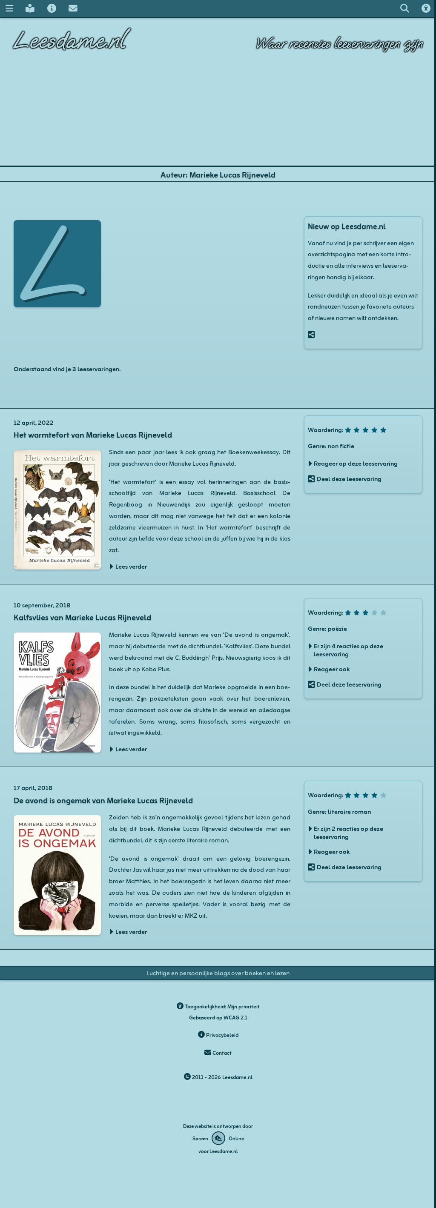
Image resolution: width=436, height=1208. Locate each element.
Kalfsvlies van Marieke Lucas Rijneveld (82, 616)
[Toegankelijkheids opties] (426, 8)
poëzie (337, 628)
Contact (221, 1052)
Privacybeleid (221, 1035)
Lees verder (131, 566)
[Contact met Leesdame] (73, 8)
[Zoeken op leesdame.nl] (404, 8)
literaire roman (349, 811)
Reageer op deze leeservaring (356, 463)
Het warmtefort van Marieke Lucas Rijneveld (93, 434)
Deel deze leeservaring (349, 478)
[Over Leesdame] (51, 8)
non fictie (341, 445)
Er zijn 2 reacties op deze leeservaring (348, 832)
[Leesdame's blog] (30, 8)
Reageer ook (332, 668)
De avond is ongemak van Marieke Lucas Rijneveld (103, 799)
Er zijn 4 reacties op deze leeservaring (348, 649)
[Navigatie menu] (9, 8)
